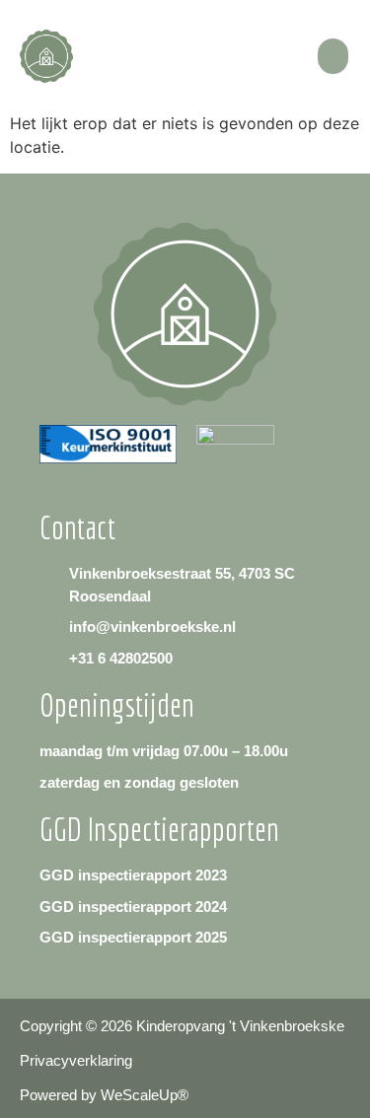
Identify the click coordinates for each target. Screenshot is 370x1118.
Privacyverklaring (76, 1060)
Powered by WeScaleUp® (104, 1094)
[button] (333, 56)
